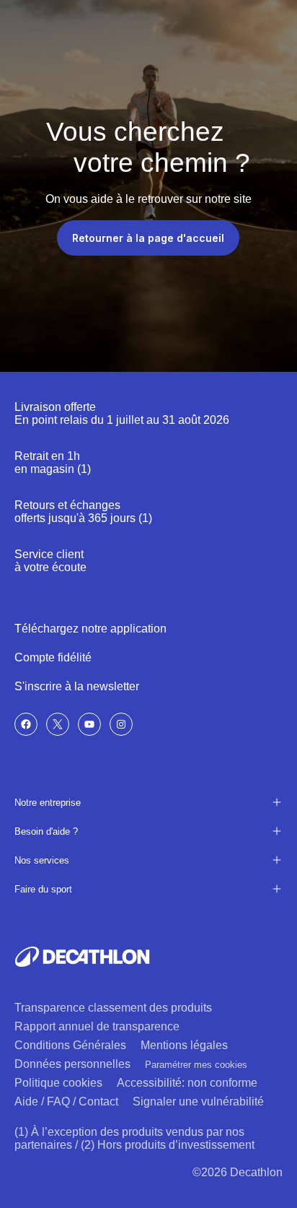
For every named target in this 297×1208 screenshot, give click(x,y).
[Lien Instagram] (121, 724)
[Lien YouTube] (89, 724)
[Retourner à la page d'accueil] (82, 957)
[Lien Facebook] (25, 724)
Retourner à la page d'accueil (148, 238)
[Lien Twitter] (57, 724)
